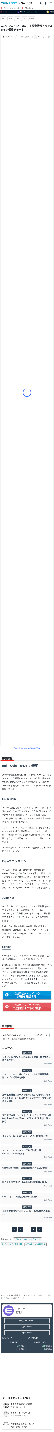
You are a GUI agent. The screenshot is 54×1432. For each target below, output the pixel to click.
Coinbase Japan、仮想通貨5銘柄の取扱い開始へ (25, 1168)
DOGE (31, 19)
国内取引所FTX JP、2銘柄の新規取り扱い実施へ (25, 1182)
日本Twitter (27, 1332)
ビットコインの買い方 (20, 1412)
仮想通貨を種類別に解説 (21, 1404)
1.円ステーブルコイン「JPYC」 (27, 1239)
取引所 (37, 1431)
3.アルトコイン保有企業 (35, 1244)
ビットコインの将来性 (11, 8)
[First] (14, 1229)
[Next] (33, 1229)
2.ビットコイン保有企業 (12, 1244)
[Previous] (20, 1229)
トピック (27, 1431)
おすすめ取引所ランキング (22, 1424)
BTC (3, 19)
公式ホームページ (27, 1320)
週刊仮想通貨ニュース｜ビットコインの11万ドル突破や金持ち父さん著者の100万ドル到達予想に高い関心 (26, 1118)
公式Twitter (27, 1326)
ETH (10, 19)
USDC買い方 (29, 8)
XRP (17, 19)
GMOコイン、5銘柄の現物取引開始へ (20, 1197)
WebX (47, 1431)
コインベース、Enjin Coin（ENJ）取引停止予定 (25, 1136)
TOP (6, 1431)
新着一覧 (17, 1431)
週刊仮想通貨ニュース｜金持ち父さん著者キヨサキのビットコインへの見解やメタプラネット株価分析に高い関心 (26, 1098)
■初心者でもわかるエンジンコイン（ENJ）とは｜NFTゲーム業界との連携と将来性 (26, 1037)
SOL (24, 19)
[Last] (39, 1229)
